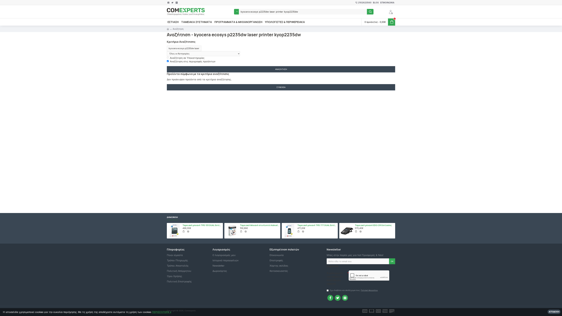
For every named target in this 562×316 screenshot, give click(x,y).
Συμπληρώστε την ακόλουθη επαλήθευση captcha (335, 278)
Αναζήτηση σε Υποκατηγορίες (187, 57)
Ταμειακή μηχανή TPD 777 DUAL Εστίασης (317, 225)
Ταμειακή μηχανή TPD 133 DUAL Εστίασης (202, 225)
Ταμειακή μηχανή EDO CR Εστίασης (373, 225)
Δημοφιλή (172, 217)
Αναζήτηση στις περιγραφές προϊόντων (192, 61)
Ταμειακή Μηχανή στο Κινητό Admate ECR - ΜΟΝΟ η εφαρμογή (259, 225)
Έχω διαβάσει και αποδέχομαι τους (354, 290)
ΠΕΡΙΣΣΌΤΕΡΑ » (161, 312)
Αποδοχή (554, 311)
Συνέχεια (281, 87)
